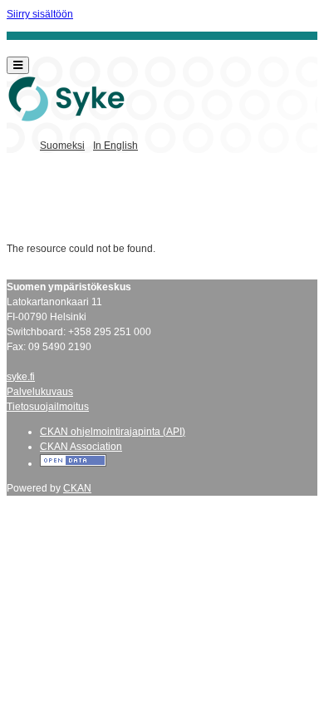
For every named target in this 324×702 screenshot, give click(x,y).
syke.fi (21, 377)
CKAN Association (81, 446)
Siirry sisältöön (40, 14)
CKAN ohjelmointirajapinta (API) (112, 432)
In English (115, 145)
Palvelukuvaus (40, 392)
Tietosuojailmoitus (48, 407)
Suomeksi (62, 145)
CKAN (77, 488)
